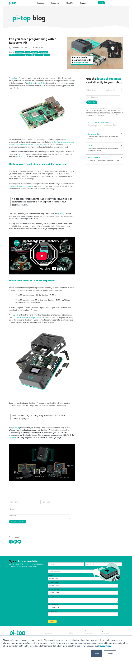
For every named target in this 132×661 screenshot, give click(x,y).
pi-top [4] (22, 157)
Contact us (88, 635)
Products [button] (40, 3)
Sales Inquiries (89, 633)
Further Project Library (50, 635)
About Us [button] (69, 3)
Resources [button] (55, 3)
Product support (105, 635)
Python (32, 83)
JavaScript (41, 83)
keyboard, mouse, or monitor (22, 186)
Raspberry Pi (15, 78)
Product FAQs (105, 633)
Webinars (71, 633)
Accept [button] (96, 653)
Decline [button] (110, 653)
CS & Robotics (48, 633)
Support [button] (83, 3)
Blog (70, 635)
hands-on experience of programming (27, 317)
